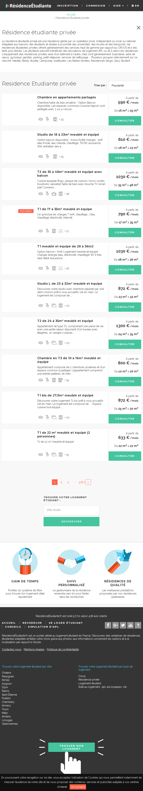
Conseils (13, 626)
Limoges (7, 720)
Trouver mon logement (71, 747)
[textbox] (63, 510)
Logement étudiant (89, 683)
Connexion (95, 5)
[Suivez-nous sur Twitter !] (123, 625)
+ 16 (67, 268)
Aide (117, 5)
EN (136, 5)
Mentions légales (34, 649)
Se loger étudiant (66, 622)
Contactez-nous (11, 649)
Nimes (5, 679)
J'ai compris (78, 786)
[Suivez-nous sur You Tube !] (130, 625)
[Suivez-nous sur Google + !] (115, 625)
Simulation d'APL (43, 626)
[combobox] (71, 510)
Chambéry (8, 701)
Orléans (6, 672)
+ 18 (67, 193)
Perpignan (8, 676)
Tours (5, 709)
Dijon (5, 687)
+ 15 (67, 454)
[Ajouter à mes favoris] (7, 99)
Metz (5, 712)
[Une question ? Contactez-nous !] (138, 625)
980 (81, 482)
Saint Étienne (9, 694)
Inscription (67, 5)
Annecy (6, 705)
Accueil (9, 622)
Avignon (7, 683)
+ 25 (61, 119)
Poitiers (6, 698)
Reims (5, 690)
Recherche (32, 622)
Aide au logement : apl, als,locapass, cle (102, 686)
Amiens (6, 716)
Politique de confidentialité (63, 649)
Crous (82, 676)
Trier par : (100, 85)
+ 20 (67, 305)
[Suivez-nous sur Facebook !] (108, 625)
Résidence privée (88, 679)
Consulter (125, 120)
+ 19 (67, 380)
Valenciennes (10, 723)
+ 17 (67, 231)
